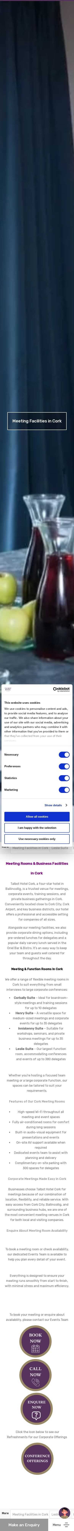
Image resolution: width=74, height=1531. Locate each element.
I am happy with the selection (37, 827)
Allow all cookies (37, 816)
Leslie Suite (60, 848)
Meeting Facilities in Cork (30, 848)
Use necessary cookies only (37, 839)
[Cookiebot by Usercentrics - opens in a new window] (53, 689)
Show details (53, 805)
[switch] (64, 766)
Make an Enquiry (24, 1524)
